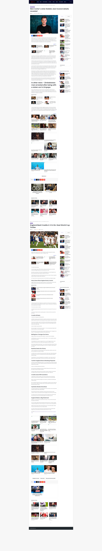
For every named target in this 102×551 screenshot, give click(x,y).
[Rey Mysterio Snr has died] (47, 98)
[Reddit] (40, 35)
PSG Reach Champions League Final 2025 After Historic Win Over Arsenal (68, 31)
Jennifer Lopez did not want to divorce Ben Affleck (43, 206)
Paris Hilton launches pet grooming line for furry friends (43, 214)
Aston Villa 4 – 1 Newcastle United (67, 41)
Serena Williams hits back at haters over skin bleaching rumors (39, 102)
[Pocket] (41, 35)
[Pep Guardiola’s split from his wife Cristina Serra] (33, 98)
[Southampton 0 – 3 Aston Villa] (62, 59)
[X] (34, 35)
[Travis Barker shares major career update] (47, 102)
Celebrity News (38, 5)
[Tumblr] (36, 35)
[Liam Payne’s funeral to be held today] (53, 202)
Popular (62, 16)
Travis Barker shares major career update (67, 82)
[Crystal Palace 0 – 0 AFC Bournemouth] (62, 52)
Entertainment (34, 5)
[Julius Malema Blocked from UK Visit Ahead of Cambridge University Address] (62, 35)
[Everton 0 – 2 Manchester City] (62, 48)
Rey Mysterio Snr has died (67, 74)
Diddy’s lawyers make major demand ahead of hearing (34, 214)
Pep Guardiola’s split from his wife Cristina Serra (39, 98)
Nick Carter (44, 176)
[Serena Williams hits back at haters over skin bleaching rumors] (33, 102)
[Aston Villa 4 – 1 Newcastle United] (62, 41)
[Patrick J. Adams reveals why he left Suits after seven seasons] (35, 202)
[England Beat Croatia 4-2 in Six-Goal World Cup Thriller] (62, 20)
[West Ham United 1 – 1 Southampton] (62, 44)
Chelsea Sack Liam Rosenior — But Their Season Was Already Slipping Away (67, 26)
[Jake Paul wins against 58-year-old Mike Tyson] (53, 211)
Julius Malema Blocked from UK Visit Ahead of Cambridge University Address (67, 36)
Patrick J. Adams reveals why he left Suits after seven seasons (34, 206)
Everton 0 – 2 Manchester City (67, 48)
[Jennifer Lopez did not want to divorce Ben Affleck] (44, 202)
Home (31, 5)
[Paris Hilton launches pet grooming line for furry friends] (44, 211)
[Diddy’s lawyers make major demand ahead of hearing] (35, 211)
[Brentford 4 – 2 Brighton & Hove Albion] (62, 55)
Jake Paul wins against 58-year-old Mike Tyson (52, 214)
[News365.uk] (33, 2)
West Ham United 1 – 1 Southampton (67, 44)
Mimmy (31, 13)
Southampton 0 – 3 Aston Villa (68, 59)
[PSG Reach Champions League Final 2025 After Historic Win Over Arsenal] (62, 30)
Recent (69, 16)
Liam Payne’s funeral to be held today (53, 205)
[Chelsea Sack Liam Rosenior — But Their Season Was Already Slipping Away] (62, 25)
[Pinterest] (38, 35)
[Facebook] (32, 35)
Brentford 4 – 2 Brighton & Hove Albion (67, 55)
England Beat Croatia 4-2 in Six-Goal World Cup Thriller (67, 20)
